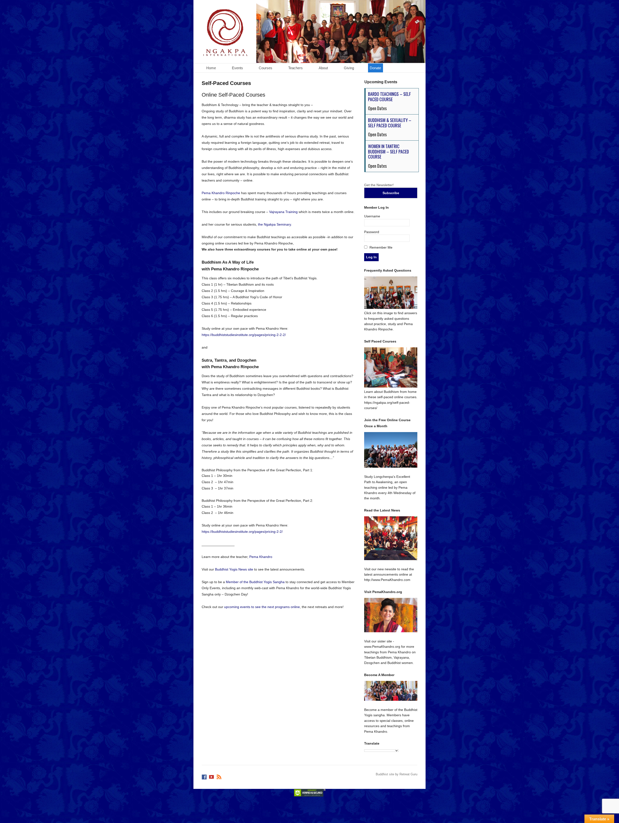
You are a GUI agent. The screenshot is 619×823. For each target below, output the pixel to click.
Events (237, 68)
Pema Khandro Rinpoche (221, 193)
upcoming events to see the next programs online (262, 607)
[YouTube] (212, 776)
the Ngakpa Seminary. (275, 224)
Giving (349, 68)
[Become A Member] (391, 691)
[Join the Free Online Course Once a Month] (391, 450)
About (323, 68)
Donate (375, 68)
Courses (265, 68)
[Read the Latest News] (391, 538)
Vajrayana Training (283, 212)
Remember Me (380, 247)
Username (372, 216)
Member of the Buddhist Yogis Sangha (255, 582)
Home (211, 68)
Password (371, 232)
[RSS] (219, 776)
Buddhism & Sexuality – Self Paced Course (389, 123)
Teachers (295, 68)
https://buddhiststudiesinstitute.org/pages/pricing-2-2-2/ (244, 335)
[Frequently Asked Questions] (391, 308)
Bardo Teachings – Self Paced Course (389, 96)
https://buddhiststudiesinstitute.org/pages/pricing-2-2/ (242, 531)
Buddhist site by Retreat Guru (396, 774)
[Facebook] (204, 776)
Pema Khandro (260, 557)
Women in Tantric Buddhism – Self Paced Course (388, 151)
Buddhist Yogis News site (234, 569)
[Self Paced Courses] (391, 386)
